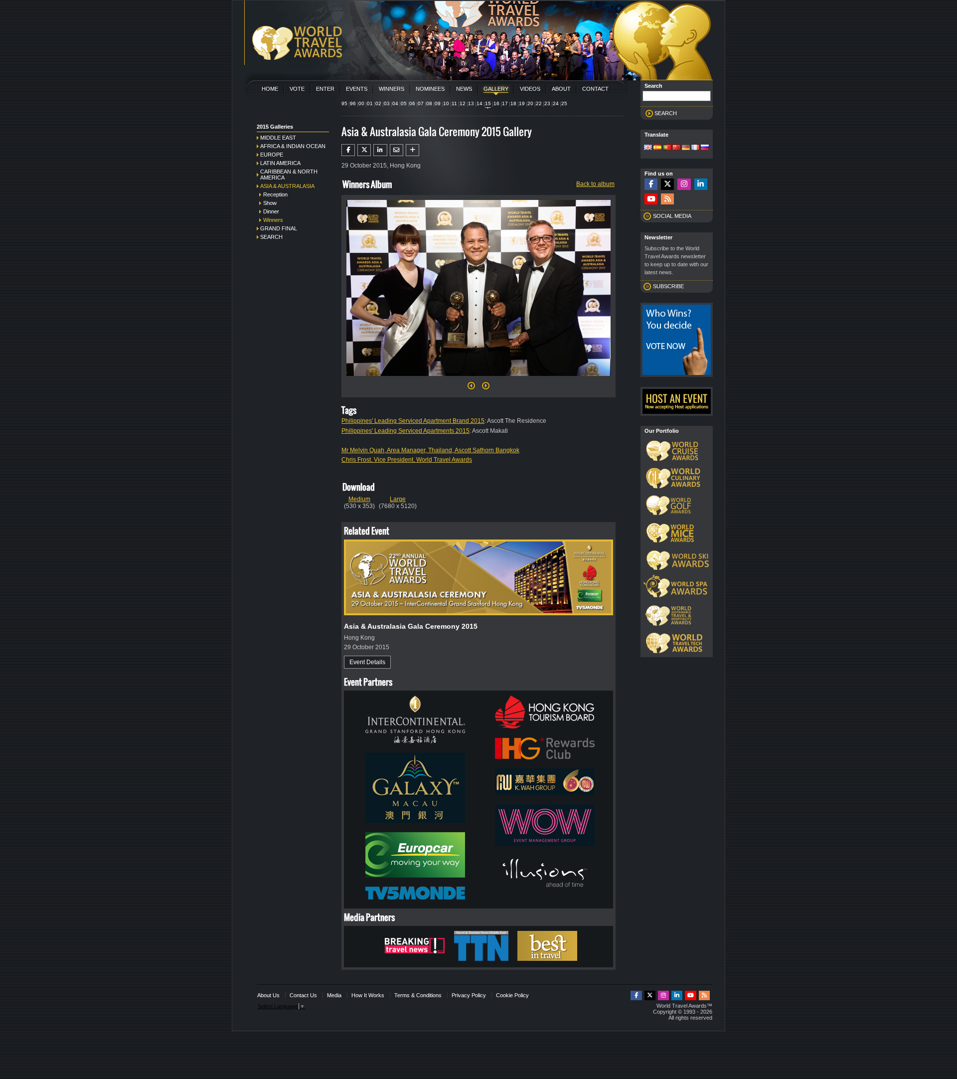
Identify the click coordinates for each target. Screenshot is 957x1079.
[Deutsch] (686, 148)
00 (361, 103)
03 (387, 103)
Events (356, 89)
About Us (268, 995)
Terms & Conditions (418, 995)
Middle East (278, 138)
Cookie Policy (512, 995)
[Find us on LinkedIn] (700, 184)
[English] (648, 148)
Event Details (367, 662)
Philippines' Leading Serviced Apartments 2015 (405, 430)
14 (479, 103)
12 (463, 103)
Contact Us (303, 995)
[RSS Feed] (667, 199)
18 (513, 103)
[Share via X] (364, 150)
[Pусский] (705, 148)
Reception (275, 194)
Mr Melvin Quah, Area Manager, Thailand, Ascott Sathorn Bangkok (430, 450)
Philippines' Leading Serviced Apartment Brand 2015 (412, 420)
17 (505, 103)
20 (530, 103)
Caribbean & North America (289, 174)
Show (270, 203)
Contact (595, 89)
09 (438, 103)
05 (404, 103)
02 (378, 103)
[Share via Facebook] (348, 150)
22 (539, 103)
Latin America (280, 163)
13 (471, 103)
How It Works (367, 995)
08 (429, 103)
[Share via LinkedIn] (380, 150)
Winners (391, 89)
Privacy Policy (469, 995)
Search (271, 237)
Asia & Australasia (287, 186)
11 (454, 103)
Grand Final (278, 228)
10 (446, 103)
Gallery (495, 89)
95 (344, 103)
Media (334, 995)
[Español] (657, 148)
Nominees (430, 89)
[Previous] (471, 388)
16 (496, 103)
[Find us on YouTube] (650, 199)
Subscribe (668, 286)
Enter (325, 89)
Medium (359, 499)
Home (270, 89)
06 (412, 103)
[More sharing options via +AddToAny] (412, 150)
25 (564, 103)
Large (398, 499)
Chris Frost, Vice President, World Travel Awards (406, 459)
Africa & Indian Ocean (292, 146)
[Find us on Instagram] (683, 184)
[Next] (478, 378)
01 (370, 103)
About (561, 89)
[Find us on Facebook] (650, 184)
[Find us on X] (667, 184)
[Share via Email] (396, 150)
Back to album (595, 183)
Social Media (672, 216)
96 (353, 103)
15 (488, 103)
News (464, 89)
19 (522, 103)
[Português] (667, 148)
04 (395, 103)
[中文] (676, 148)
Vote (297, 89)
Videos (530, 89)
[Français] (695, 148)
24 (556, 103)
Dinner (271, 211)
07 (421, 103)
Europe (271, 155)
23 (547, 103)
